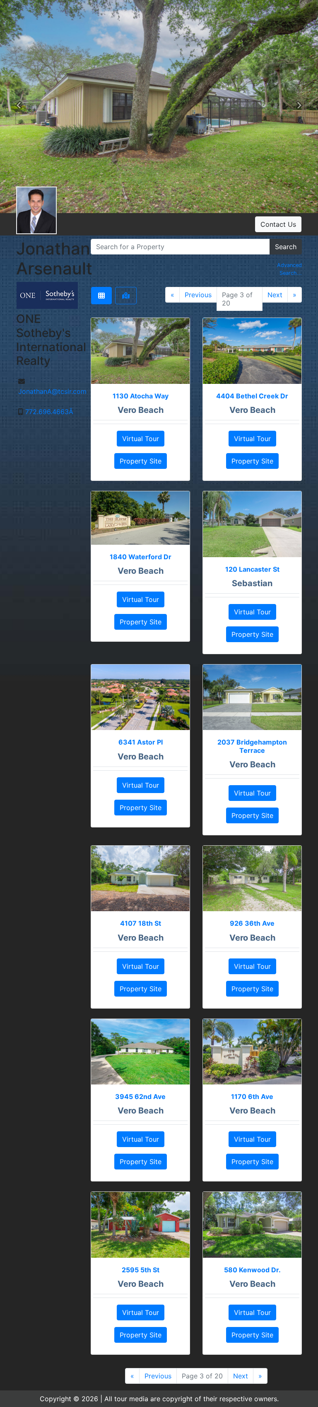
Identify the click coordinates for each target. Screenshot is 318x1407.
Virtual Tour (140, 438)
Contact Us (278, 224)
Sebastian (252, 583)
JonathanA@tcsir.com (52, 391)
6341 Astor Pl (140, 742)
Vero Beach (141, 410)
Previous (198, 295)
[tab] (101, 295)
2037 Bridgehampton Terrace (252, 746)
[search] (180, 247)
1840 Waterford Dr (140, 557)
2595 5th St (140, 1270)
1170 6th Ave (252, 1096)
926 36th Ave (252, 923)
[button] (18, 106)
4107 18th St (140, 923)
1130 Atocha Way (141, 396)
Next (274, 295)
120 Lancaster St (252, 569)
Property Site (140, 461)
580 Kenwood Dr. (252, 1270)
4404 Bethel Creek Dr (252, 396)
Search (285, 247)
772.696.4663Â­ (49, 412)
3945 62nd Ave (140, 1096)
